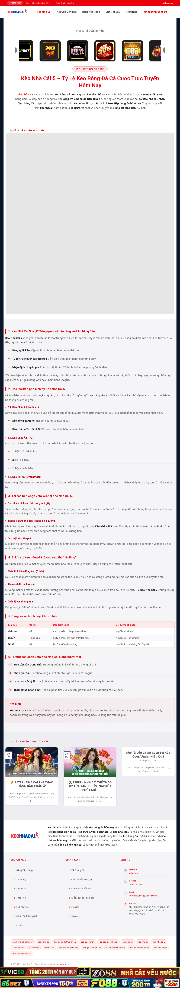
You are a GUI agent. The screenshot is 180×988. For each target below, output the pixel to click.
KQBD (19, 925)
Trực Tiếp (21, 897)
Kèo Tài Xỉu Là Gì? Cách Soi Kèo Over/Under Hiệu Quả (148, 754)
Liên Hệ (75, 907)
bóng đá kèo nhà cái (92, 947)
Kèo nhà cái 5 (25, 94)
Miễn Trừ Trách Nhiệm (82, 897)
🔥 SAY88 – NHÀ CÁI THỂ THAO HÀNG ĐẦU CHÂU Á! (31, 784)
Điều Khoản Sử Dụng (82, 879)
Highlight (131, 11)
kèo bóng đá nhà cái (108, 941)
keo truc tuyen (87, 941)
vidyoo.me (134, 873)
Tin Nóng (21, 879)
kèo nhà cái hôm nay (68, 947)
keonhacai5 (49, 947)
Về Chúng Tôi (78, 870)
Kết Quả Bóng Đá (67, 11)
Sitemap (75, 916)
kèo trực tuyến (160, 947)
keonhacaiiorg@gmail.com (143, 895)
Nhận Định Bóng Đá (155, 11)
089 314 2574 (135, 884)
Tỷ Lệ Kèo (21, 888)
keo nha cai (143, 941)
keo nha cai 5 (159, 941)
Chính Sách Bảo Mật (81, 888)
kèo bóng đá (43, 941)
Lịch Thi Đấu (113, 11)
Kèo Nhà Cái (44, 11)
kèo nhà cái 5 (18, 947)
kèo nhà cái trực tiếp (139, 947)
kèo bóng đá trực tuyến (65, 941)
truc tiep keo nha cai (21, 953)
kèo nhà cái (128, 941)
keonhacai (34, 947)
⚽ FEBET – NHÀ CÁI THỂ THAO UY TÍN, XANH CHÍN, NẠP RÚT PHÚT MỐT (90, 786)
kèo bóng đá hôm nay (22, 941)
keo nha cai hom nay (115, 947)
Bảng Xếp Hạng (91, 11)
